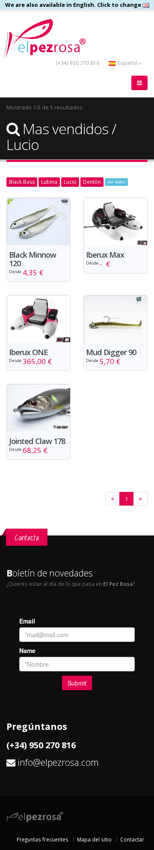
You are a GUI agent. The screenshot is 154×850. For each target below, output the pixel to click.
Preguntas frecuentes (42, 839)
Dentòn (92, 181)
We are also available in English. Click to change (73, 5)
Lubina (49, 181)
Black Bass (22, 181)
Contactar (132, 839)
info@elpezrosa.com (58, 762)
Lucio (70, 181)
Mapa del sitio (94, 839)
